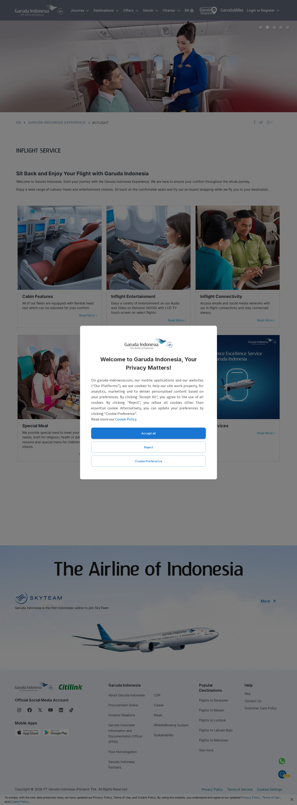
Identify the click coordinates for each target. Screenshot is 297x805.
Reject (148, 447)
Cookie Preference (148, 461)
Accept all (148, 433)
